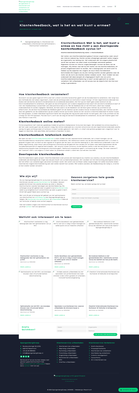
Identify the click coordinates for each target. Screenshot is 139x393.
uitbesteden (56, 199)
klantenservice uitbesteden (34, 364)
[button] (25, 267)
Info (103, 6)
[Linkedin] (24, 357)
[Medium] (28, 357)
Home (59, 6)
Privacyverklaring (69, 381)
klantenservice (61, 188)
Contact (109, 6)
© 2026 (49, 389)
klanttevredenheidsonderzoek (43, 138)
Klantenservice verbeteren (91, 6)
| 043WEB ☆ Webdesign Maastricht (79, 389)
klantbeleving (40, 197)
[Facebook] (21, 357)
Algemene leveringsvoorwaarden (69, 379)
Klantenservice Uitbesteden (72, 6)
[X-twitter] (26, 357)
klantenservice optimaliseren (39, 199)
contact (29, 206)
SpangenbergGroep (59, 389)
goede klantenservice (42, 182)
